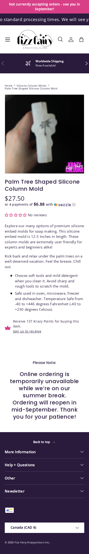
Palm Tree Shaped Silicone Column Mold (31, 88)
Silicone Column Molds (31, 85)
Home (8, 85)
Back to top (42, 442)
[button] (81, 39)
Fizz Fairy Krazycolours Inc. (32, 542)
